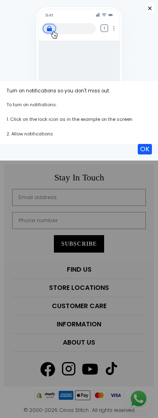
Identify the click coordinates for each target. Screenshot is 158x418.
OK (144, 149)
